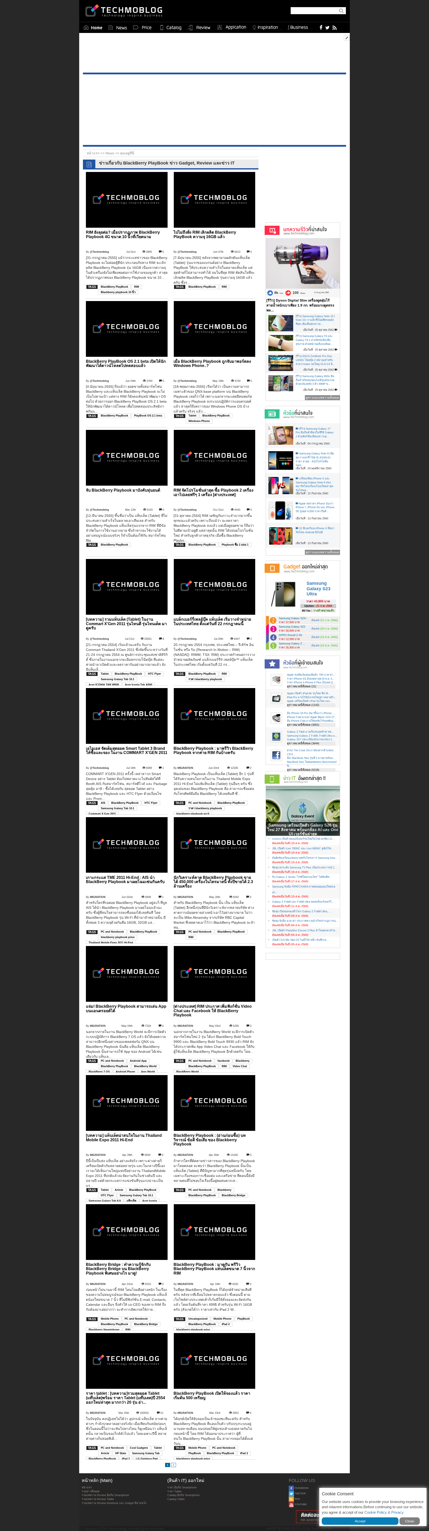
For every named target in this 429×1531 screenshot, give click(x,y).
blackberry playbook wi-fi (192, 813)
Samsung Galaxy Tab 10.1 (117, 679)
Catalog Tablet (175, 1499)
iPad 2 (226, 1324)
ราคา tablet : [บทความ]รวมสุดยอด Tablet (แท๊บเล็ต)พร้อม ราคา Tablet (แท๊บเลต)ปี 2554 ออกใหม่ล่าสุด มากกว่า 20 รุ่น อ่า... (125, 1397)
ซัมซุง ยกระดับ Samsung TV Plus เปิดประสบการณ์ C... (304, 867)
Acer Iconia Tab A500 (138, 684)
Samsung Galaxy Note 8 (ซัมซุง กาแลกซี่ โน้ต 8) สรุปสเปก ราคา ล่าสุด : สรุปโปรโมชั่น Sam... (315, 459)
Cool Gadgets (139, 1447)
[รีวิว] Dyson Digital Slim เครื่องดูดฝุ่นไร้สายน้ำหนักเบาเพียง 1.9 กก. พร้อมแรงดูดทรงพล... (300, 305)
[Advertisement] (214, 54)
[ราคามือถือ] (142, 27)
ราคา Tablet (174, 1491)
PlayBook (243, 1318)
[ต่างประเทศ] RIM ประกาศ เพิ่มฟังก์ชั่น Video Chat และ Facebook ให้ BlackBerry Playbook (213, 1010)
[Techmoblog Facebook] (321, 27)
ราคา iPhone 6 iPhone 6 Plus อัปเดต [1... (311, 682)
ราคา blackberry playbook (205, 679)
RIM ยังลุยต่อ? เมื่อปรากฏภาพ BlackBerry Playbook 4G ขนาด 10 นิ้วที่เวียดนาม (123, 234)
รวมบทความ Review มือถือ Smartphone (105, 1495)
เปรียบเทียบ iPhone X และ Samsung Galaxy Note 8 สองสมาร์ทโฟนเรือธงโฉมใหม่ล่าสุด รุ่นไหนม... (314, 484)
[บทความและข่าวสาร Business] (299, 26)
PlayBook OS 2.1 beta (148, 415)
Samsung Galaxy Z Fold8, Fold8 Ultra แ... (312, 735)
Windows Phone (199, 420)
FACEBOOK (301, 1488)
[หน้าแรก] (93, 27)
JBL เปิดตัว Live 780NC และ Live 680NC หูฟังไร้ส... (302, 848)
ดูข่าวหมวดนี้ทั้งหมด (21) (301, 686)
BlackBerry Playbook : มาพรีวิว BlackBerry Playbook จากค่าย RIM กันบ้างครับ (213, 750)
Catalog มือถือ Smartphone (183, 1495)
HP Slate (120, 1453)
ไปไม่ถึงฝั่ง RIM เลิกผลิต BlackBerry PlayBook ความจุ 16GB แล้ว (205, 234)
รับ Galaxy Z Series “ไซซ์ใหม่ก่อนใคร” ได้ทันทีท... (301, 876)
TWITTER (300, 1493)
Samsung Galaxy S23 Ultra (318, 588)
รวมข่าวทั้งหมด (91, 1491)
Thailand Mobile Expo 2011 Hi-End (111, 942)
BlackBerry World (145, 1066)
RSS (297, 1499)
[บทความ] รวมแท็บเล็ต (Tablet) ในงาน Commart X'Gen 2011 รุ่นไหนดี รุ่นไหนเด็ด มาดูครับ (126, 623)
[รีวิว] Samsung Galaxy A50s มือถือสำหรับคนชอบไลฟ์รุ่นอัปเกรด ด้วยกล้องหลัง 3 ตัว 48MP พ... (315, 380)
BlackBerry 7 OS (99, 1071)
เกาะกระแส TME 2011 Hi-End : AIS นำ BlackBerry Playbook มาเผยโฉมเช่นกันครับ (125, 879)
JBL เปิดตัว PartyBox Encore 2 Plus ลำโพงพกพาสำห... (304, 930)
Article (119, 1189)
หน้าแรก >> (96, 153)
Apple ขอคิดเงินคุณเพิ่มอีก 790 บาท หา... (311, 674)
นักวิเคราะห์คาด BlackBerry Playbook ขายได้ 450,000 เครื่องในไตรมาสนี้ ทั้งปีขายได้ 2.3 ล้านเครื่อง (213, 881)
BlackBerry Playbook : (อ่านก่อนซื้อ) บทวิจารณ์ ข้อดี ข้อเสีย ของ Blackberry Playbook (210, 1139)
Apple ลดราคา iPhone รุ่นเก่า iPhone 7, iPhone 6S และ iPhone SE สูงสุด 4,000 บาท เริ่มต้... (315, 507)
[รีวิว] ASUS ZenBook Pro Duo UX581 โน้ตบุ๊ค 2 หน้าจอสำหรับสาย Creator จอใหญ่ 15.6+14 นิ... (315, 360)
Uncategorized (198, 1318)
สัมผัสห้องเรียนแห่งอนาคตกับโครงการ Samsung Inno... (304, 857)
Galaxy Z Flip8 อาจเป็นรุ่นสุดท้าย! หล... (310, 731)
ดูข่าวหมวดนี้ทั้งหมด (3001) (303, 724)
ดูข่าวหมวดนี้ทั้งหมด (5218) (303, 769)
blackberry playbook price (118, 937)
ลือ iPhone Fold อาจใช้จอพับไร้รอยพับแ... (311, 720)
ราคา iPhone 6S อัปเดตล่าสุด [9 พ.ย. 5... (310, 678)
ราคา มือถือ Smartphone (182, 1487)
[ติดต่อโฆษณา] (318, 1517)
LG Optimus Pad (147, 1458)
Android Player (125, 1071)
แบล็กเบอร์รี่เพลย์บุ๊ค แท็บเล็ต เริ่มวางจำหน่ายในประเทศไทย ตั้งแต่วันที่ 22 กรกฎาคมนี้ (212, 621)
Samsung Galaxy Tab (146, 1453)
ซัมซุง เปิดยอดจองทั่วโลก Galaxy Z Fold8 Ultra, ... (301, 911)
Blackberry (243, 1060)
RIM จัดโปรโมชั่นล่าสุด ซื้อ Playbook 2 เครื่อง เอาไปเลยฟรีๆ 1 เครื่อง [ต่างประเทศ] (213, 492)
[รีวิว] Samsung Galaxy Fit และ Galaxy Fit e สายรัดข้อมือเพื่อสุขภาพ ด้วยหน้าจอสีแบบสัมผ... (314, 339)
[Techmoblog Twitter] (327, 27)
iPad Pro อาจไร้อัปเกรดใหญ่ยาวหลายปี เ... (312, 697)
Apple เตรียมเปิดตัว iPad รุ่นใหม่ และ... (309, 700)
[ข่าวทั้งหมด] (118, 27)
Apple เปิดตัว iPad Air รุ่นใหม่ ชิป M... (308, 693)
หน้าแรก (87, 1487)
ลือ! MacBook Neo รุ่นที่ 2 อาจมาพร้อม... (311, 757)
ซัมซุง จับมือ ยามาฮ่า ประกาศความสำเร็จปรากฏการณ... (305, 920)
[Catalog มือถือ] (171, 27)
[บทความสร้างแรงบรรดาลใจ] (267, 26)
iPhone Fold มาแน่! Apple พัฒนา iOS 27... (312, 717)
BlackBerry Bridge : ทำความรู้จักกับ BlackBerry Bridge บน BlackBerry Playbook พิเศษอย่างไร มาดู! (118, 1268)
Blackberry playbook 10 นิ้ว (118, 292)
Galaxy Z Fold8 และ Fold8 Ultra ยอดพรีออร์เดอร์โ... (303, 901)
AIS (103, 802)
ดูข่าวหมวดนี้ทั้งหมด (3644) (303, 743)
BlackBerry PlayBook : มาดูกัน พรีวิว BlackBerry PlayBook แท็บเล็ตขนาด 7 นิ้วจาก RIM (214, 1268)
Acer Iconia (149, 1200)
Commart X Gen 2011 (102, 813)
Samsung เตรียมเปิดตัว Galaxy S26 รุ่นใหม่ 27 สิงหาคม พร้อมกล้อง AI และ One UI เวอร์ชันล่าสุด (302, 829)
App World (148, 1071)
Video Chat (240, 1066)
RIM (136, 286)
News (110, 153)
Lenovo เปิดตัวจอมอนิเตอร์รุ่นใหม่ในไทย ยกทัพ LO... (303, 838)
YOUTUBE (300, 1504)
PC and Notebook (200, 802)
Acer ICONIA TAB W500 (104, 684)
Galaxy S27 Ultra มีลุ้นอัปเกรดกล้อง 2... (310, 739)
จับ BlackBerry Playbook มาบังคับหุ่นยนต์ (123, 490)
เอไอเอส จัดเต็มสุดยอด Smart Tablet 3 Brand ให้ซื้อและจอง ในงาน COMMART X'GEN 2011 (126, 750)
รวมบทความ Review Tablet (98, 1499)
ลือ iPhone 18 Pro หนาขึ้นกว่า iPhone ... (311, 713)
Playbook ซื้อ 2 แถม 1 (235, 544)
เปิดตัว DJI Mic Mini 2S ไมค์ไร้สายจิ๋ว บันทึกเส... (300, 939)
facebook (223, 1060)
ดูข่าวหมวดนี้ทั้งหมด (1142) (303, 704)
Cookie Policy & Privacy (384, 1512)
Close (409, 1521)
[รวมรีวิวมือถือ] (199, 27)
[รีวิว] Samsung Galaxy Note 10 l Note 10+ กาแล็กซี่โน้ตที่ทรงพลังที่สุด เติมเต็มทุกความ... (315, 320)
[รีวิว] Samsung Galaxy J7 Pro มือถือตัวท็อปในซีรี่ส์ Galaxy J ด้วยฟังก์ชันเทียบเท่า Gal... (315, 432)
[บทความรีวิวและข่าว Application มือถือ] (231, 27)
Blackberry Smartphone (104, 1329)
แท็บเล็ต (131, 1200)
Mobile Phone (110, 1318)
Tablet (192, 415)
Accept (360, 1521)
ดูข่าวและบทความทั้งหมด (322, 397)
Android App (138, 1060)
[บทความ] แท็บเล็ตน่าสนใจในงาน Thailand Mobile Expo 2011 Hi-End (124, 1137)
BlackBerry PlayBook (114, 286)
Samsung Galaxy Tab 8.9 (105, 1200)
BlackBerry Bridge (233, 1195)
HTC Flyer (154, 673)
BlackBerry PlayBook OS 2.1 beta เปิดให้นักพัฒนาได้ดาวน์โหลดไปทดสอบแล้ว (126, 363)
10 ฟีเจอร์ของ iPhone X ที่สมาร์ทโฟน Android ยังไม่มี (315, 530)
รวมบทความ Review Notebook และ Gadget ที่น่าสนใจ (114, 1503)
